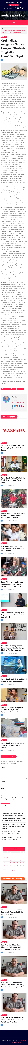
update (21, 389)
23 (23, 863)
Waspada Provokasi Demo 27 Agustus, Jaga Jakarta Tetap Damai (12, 447)
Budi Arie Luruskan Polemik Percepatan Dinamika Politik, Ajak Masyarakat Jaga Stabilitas (13, 826)
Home (4, 29)
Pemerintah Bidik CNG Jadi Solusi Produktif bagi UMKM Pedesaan (14, 680)
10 (4, 860)
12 (10, 860)
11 (7, 860)
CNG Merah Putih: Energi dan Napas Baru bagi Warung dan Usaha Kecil (12, 615)
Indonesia (6, 389)
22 (20, 863)
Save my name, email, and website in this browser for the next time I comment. (12, 799)
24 (4, 865)
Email (3, 788)
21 (17, 863)
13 (14, 860)
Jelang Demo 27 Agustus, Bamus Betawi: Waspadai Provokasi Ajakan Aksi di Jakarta (13, 515)
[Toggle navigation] (14, 22)
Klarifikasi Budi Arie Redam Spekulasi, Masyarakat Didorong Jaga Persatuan (13, 912)
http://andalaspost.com (18, 402)
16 (23, 860)
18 (7, 863)
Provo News (9, 1042)
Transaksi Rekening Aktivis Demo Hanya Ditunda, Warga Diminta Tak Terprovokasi (12, 648)
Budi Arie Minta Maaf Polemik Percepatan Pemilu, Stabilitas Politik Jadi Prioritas (12, 1019)
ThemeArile (18, 1042)
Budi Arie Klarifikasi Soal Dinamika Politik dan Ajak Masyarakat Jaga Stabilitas (11, 947)
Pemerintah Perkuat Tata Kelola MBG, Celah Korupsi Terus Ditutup (13, 480)
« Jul (13, 870)
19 (10, 863)
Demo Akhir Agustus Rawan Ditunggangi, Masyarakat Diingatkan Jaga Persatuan (12, 584)
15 (20, 860)
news (13, 389)
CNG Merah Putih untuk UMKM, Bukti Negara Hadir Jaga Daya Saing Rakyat (13, 548)
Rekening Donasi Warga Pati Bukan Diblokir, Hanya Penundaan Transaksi (12, 709)
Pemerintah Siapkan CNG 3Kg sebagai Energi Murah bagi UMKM (12, 745)
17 (4, 863)
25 (7, 865)
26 (10, 865)
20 (14, 863)
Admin (5, 60)
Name (3, 781)
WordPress (22, 1040)
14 (17, 860)
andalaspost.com (14, 15)
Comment (4, 767)
